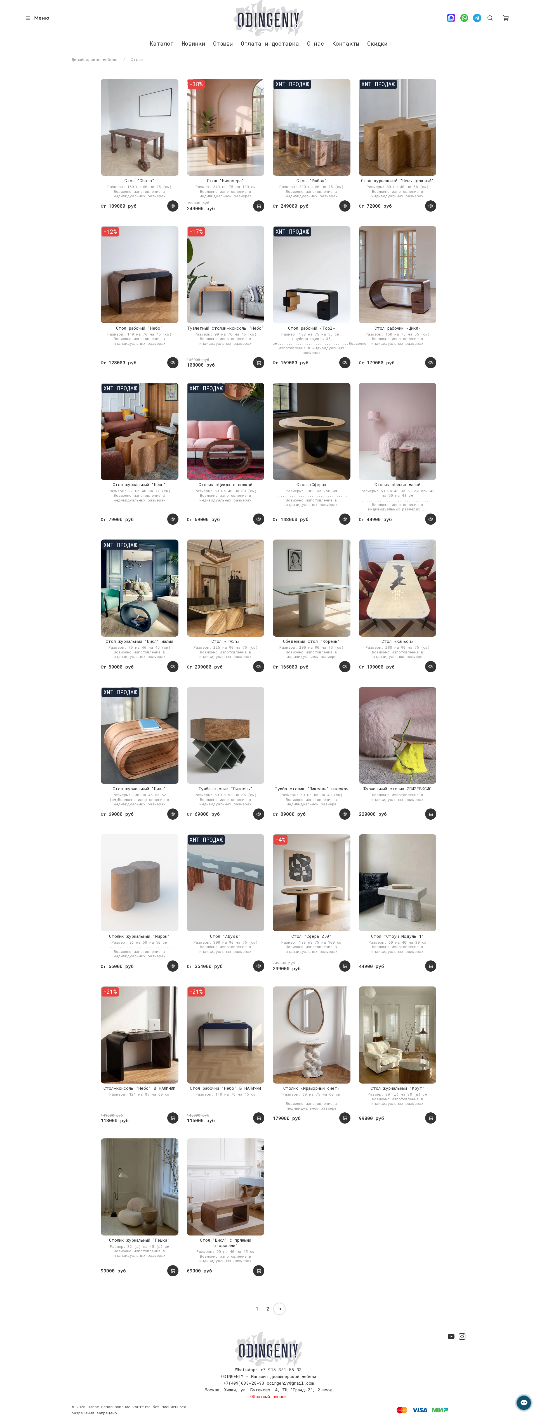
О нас (315, 43)
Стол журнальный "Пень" (139, 484)
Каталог (162, 43)
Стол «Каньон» (397, 641)
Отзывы (223, 43)
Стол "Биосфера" (225, 180)
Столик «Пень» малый (397, 484)
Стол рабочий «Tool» (311, 328)
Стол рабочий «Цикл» (398, 328)
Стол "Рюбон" (311, 180)
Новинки (193, 43)
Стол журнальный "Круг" (398, 1088)
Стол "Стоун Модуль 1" (397, 936)
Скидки (377, 43)
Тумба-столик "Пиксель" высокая (311, 788)
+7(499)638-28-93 (243, 1383)
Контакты (345, 43)
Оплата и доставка (270, 43)
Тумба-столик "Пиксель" (225, 788)
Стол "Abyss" (225, 936)
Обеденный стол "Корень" (311, 641)
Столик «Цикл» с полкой (225, 484)
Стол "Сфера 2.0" (311, 936)
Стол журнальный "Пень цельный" (397, 180)
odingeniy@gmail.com (290, 1383)
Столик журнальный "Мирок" (139, 936)
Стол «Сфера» (311, 484)
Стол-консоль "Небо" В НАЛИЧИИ (139, 1088)
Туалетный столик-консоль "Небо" (225, 328)
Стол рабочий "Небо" (139, 328)
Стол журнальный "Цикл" (139, 788)
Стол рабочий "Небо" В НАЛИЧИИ (225, 1088)
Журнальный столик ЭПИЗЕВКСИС (397, 788)
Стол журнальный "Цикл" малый (139, 641)
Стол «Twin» (225, 641)
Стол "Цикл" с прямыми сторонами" (225, 1242)
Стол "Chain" (139, 180)
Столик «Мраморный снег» (311, 1088)
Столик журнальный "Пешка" (139, 1240)
